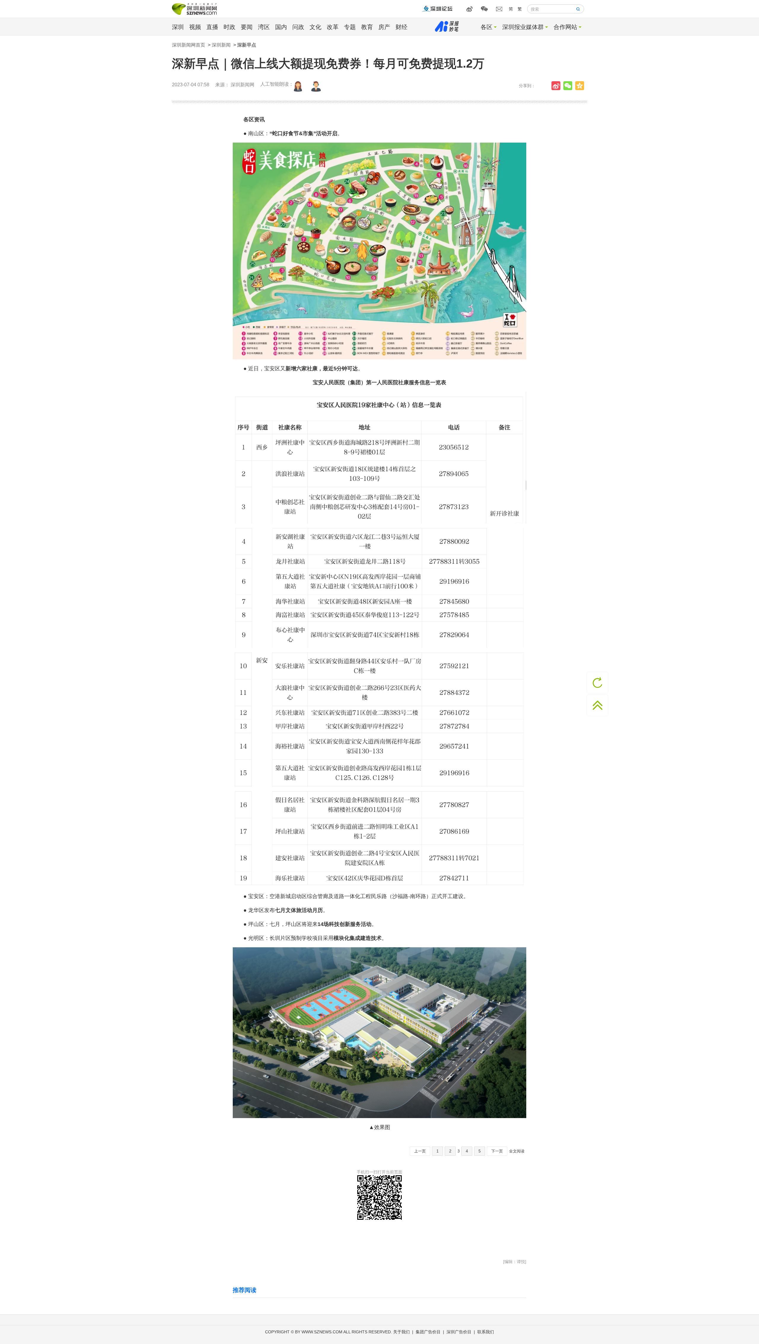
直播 (212, 27)
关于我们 (401, 1331)
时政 (229, 27)
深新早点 (246, 44)
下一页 (497, 1151)
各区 (486, 27)
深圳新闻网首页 (188, 44)
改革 (333, 27)
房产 (384, 27)
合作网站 (565, 27)
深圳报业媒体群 (523, 27)
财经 (401, 27)
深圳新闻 (221, 44)
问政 (298, 27)
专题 (350, 27)
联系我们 (485, 1331)
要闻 (247, 27)
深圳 (178, 27)
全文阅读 (516, 1151)
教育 (367, 27)
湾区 (264, 27)
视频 (195, 27)
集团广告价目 (428, 1331)
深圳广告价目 (459, 1331)
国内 (281, 27)
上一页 (420, 1151)
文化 (315, 27)
